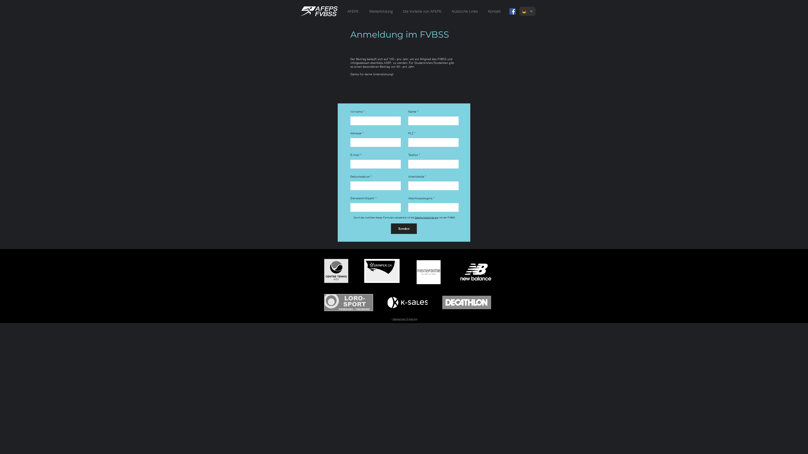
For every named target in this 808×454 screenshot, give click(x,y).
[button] (353, 11)
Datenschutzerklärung (426, 217)
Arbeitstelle (416, 176)
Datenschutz (400, 319)
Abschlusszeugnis (420, 198)
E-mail (354, 155)
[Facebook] (512, 11)
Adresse (355, 133)
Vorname (356, 112)
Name (412, 112)
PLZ (410, 133)
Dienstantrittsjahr (362, 198)
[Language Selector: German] (527, 11)
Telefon (413, 155)
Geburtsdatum (360, 176)
